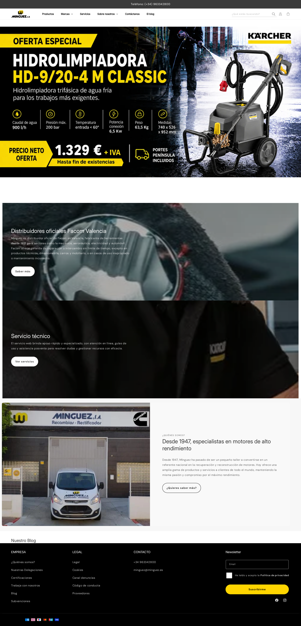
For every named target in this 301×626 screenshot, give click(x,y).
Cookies (77, 570)
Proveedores (81, 593)
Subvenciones (20, 601)
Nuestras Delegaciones (27, 570)
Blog (14, 593)
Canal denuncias (83, 577)
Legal (76, 562)
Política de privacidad (274, 575)
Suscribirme (257, 589)
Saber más (22, 271)
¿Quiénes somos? (23, 562)
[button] (254, 14)
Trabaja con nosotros (25, 585)
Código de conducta (86, 585)
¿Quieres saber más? (182, 488)
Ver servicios (24, 361)
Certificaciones (21, 577)
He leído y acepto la (262, 575)
